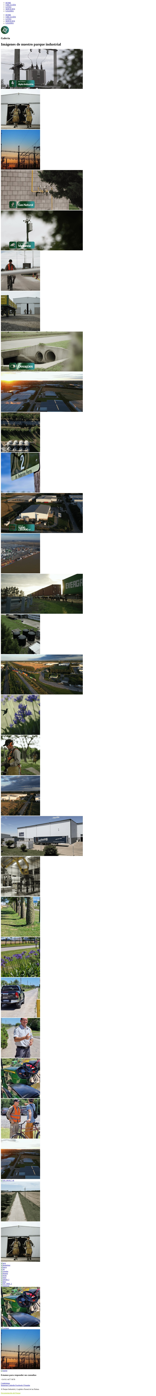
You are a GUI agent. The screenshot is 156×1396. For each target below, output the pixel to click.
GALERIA (9, 11)
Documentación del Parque (10, 1393)
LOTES (8, 7)
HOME (8, 3)
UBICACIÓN (10, 5)
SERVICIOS (10, 9)
